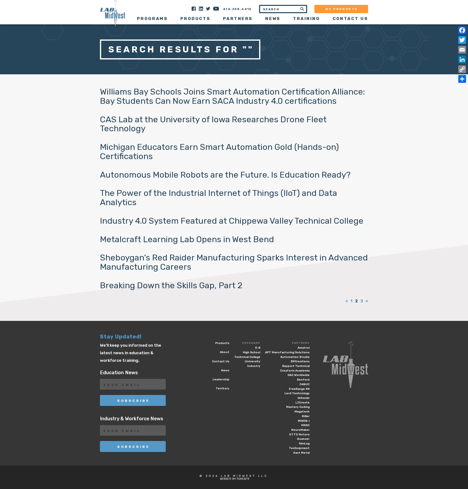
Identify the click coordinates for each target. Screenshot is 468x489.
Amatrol (304, 347)
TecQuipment (299, 448)
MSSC (305, 425)
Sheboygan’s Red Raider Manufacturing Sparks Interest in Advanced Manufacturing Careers (234, 262)
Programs (251, 343)
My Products (341, 9)
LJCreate (302, 402)
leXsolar (304, 398)
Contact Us (350, 18)
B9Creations (300, 361)
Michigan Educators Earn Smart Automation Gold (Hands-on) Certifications (219, 151)
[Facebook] (462, 30)
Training (306, 18)
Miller (306, 416)
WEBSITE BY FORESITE (235, 478)
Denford (303, 379)
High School (251, 352)
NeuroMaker (300, 429)
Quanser (303, 439)
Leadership (221, 379)
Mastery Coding (298, 407)
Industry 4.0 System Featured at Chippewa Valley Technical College (231, 221)
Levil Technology (297, 393)
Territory (222, 388)
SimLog (304, 443)
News (273, 18)
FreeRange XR (299, 389)
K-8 (257, 347)
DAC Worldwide (299, 375)
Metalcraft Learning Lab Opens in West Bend (187, 239)
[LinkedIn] (462, 59)
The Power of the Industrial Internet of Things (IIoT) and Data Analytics (218, 197)
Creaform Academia (295, 370)
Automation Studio (295, 357)
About (224, 352)
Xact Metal (301, 452)
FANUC (305, 384)
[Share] (462, 79)
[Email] (462, 50)
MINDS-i (304, 420)
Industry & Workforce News (131, 419)
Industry (253, 366)
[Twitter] (462, 40)
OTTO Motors (299, 434)
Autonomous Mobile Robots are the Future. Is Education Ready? (225, 175)
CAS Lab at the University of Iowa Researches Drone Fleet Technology (213, 124)
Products (195, 18)
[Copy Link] (462, 69)
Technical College (247, 357)
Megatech (302, 411)
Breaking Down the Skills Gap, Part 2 (171, 285)
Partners (301, 343)
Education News (119, 372)
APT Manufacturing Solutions (287, 352)
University (252, 361)
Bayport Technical (296, 366)
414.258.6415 (237, 9)
